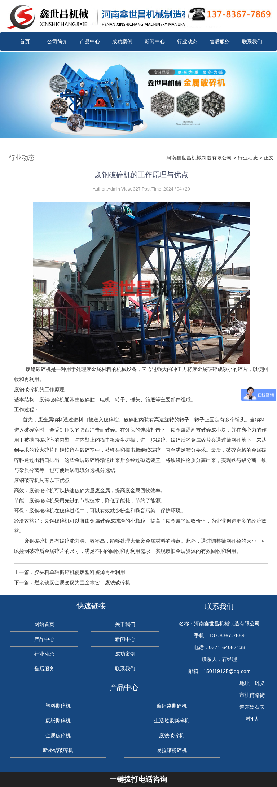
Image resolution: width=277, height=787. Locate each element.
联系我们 (252, 41)
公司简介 (57, 41)
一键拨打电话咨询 (138, 779)
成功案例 (122, 41)
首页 (25, 41)
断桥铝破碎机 (58, 750)
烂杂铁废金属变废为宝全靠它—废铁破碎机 (82, 582)
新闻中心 (155, 41)
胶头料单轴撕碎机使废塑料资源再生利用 (79, 572)
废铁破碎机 (171, 735)
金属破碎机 (58, 735)
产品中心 (90, 41)
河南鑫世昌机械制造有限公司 (199, 158)
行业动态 (187, 41)
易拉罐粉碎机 (172, 750)
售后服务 (220, 41)
